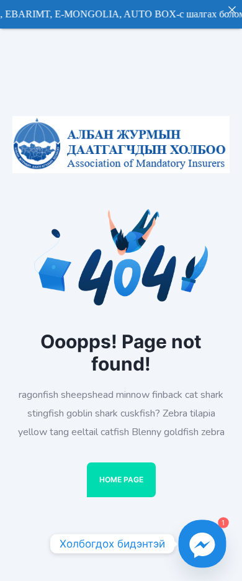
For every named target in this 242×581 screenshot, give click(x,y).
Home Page (121, 479)
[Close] (232, 10)
